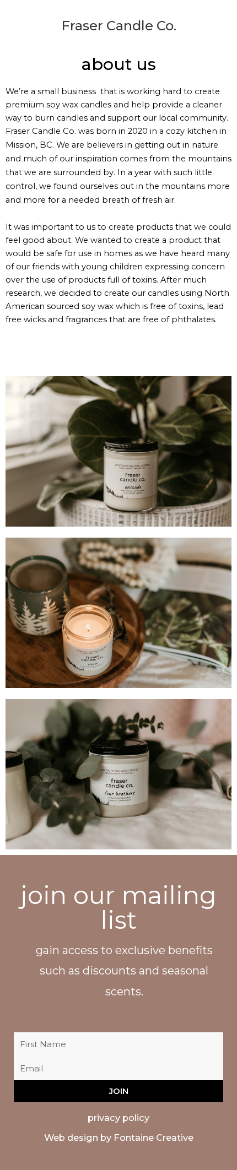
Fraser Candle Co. (118, 26)
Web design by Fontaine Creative (118, 1137)
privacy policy (118, 1117)
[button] (12, 18)
